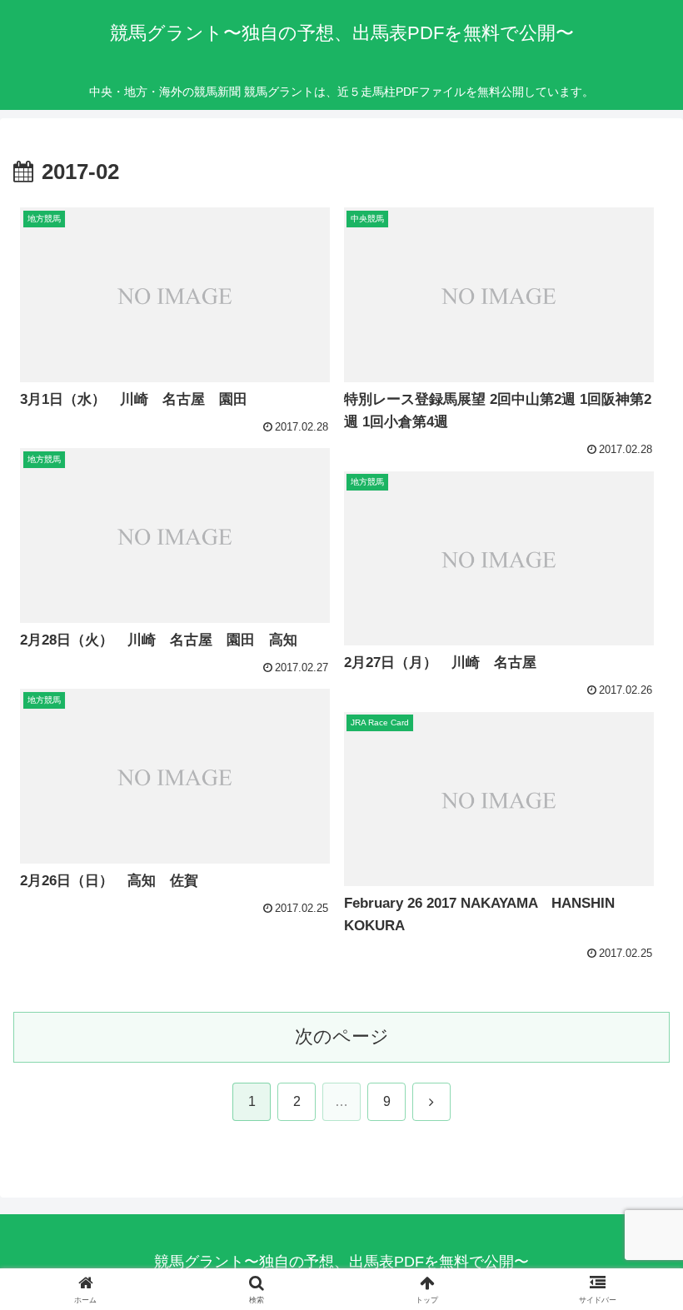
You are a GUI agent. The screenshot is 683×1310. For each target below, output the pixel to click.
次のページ (342, 1036)
